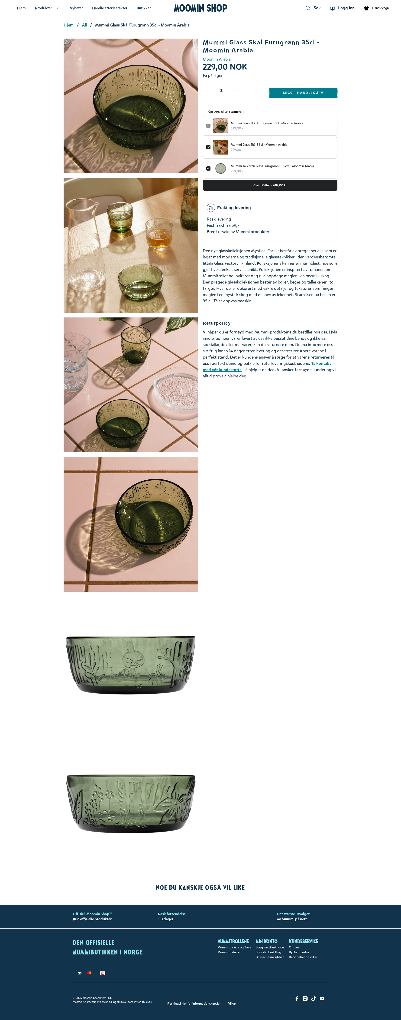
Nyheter (76, 8)
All (84, 25)
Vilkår (232, 1003)
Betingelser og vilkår (303, 957)
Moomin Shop (200, 8)
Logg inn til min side (270, 947)
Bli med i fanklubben (270, 957)
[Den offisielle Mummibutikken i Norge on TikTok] (313, 1000)
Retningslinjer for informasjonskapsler (194, 1003)
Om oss (294, 947)
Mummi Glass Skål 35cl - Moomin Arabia (259, 144)
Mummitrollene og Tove (234, 947)
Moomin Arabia (217, 59)
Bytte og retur (299, 952)
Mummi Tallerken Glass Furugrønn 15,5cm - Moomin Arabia (272, 166)
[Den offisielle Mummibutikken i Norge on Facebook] (296, 1000)
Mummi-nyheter (229, 952)
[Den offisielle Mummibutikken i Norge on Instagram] (305, 1000)
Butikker (144, 8)
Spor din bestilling (268, 952)
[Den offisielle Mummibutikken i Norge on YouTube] (322, 1000)
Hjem (21, 8)
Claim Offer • (270, 185)
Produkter (43, 8)
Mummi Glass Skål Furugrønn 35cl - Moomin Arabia (267, 123)
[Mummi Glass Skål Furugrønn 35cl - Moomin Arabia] (131, 106)
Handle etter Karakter (109, 8)
